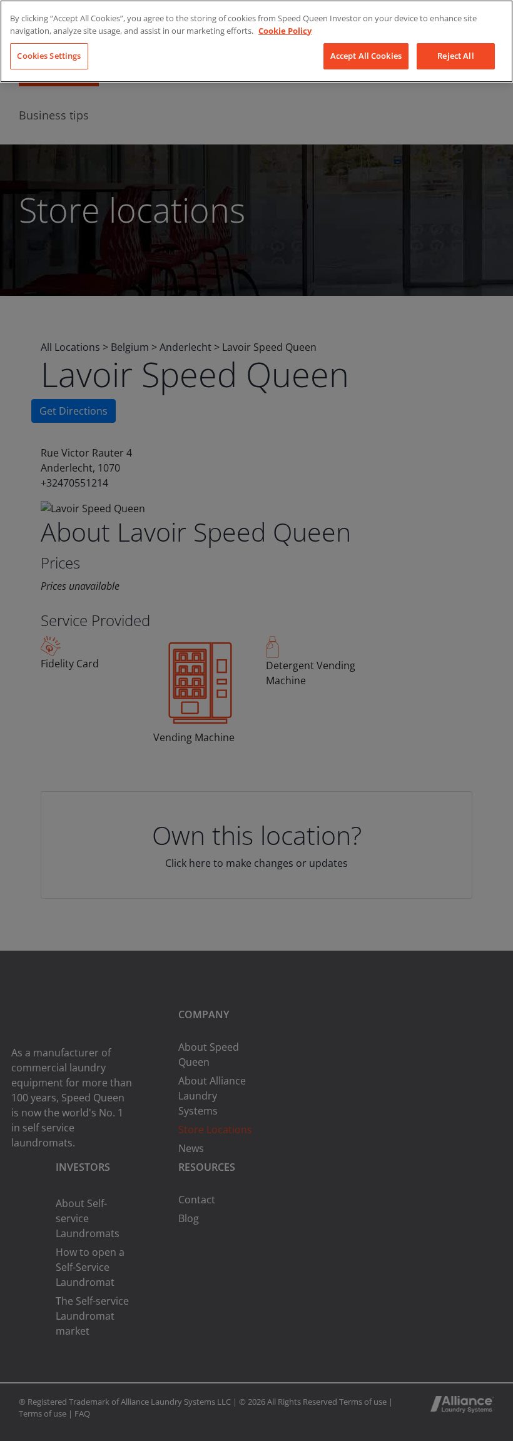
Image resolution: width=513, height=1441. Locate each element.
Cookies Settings (49, 55)
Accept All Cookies (366, 55)
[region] (256, 41)
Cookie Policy (285, 30)
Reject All (455, 55)
